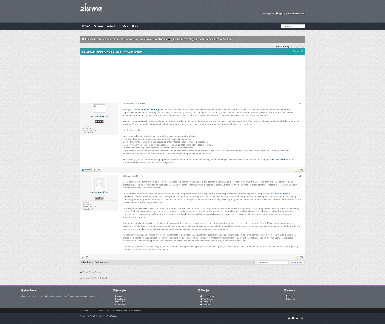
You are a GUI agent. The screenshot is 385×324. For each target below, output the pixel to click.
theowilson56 (97, 192)
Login (280, 13)
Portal (86, 26)
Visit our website (279, 159)
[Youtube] (292, 318)
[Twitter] (297, 318)
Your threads (207, 299)
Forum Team (121, 302)
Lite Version (121, 304)
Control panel (208, 296)
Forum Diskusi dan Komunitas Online (102, 39)
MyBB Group (112, 316)
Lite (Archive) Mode (119, 310)
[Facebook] (289, 318)
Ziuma (119, 296)
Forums (99, 26)
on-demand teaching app (150, 109)
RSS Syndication (136, 310)
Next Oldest (87, 262)
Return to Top (104, 310)
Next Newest (100, 262)
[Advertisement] (192, 78)
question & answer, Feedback (153, 39)
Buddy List (207, 302)
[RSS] (302, 318)
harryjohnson (97, 116)
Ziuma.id (291, 296)
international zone (129, 39)
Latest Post (207, 304)
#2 (300, 176)
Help (136, 26)
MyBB (92, 316)
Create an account (296, 13)
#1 (300, 104)
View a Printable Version (92, 272)
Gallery (124, 26)
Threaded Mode (298, 51)
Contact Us (121, 299)
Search (112, 26)
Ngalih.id (291, 299)
